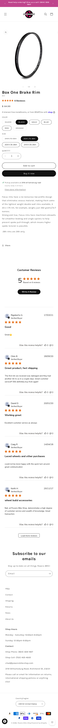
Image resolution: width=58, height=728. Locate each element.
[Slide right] (35, 87)
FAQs (7, 589)
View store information (15, 189)
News (7, 613)
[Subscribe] (49, 573)
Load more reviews (29, 535)
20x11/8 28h (11, 145)
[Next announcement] (53, 3)
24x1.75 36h (12, 139)
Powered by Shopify (39, 723)
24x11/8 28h (30, 145)
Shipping (9, 601)
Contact (9, 595)
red (7, 128)
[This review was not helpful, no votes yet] (50, 345)
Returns (9, 607)
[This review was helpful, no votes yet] (45, 345)
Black (21, 122)
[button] (5, 14)
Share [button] (7, 245)
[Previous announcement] (5, 3)
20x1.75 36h (29, 138)
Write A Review (29, 292)
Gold (34, 122)
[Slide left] (23, 87)
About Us (9, 619)
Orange (21, 129)
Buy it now (29, 173)
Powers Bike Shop (24, 723)
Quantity (6, 151)
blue (46, 122)
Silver (9, 123)
